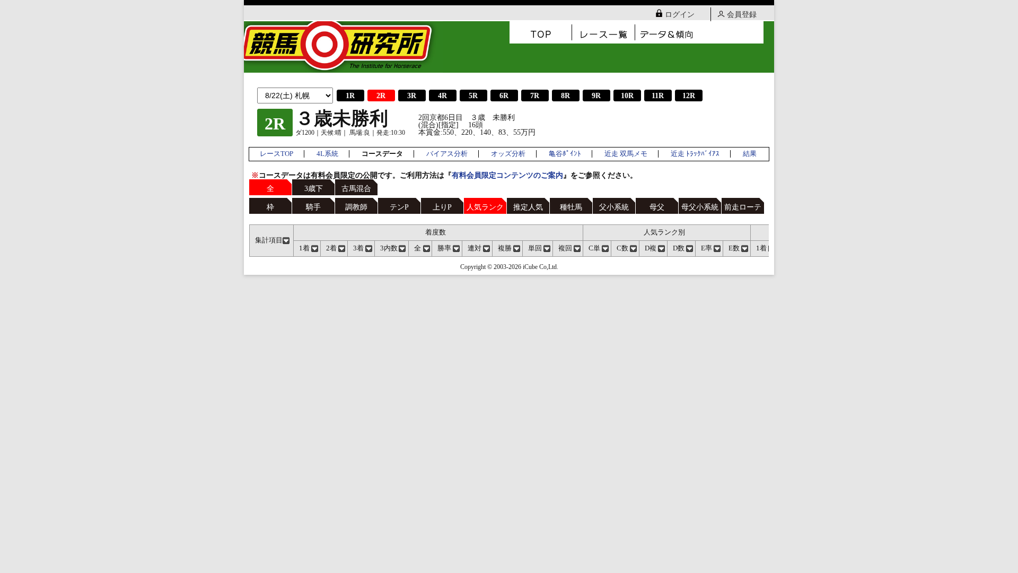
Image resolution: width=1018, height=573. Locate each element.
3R (411, 96)
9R (596, 96)
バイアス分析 (447, 154)
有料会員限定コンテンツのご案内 (507, 175)
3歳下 (313, 189)
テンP (399, 207)
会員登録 (742, 15)
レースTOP (276, 154)
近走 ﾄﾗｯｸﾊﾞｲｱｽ (695, 154)
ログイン (680, 15)
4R (442, 96)
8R (565, 96)
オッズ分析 (508, 154)
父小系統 (614, 207)
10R (627, 96)
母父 (657, 207)
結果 (750, 154)
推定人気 (528, 207)
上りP (442, 207)
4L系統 (327, 154)
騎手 (313, 207)
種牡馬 (571, 207)
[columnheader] (272, 240)
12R (688, 96)
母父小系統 (699, 207)
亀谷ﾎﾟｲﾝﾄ (565, 154)
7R (534, 96)
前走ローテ (742, 207)
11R (658, 96)
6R (503, 96)
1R (350, 96)
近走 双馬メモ (625, 154)
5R (473, 96)
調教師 (356, 207)
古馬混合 (356, 189)
